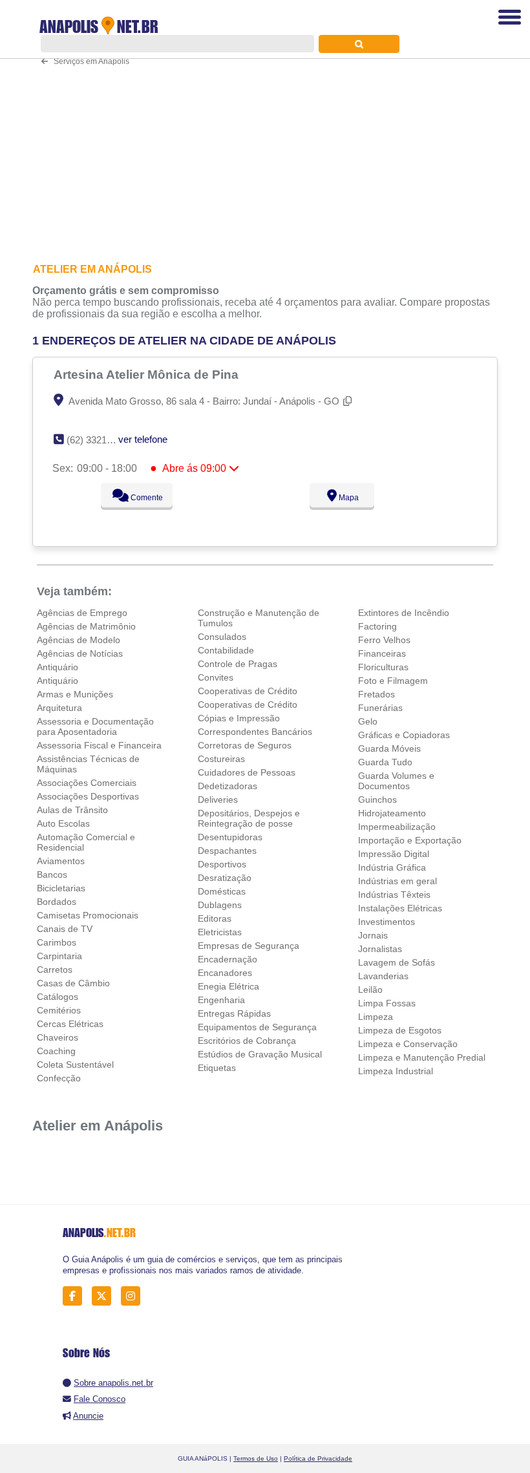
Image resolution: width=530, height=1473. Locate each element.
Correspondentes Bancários (255, 731)
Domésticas (222, 891)
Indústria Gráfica (392, 867)
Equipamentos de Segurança (257, 1027)
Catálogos (57, 996)
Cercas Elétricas (70, 1024)
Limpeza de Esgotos (399, 1030)
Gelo (367, 721)
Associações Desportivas (88, 796)
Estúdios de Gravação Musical (260, 1054)
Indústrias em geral (397, 881)
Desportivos (222, 864)
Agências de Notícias (80, 653)
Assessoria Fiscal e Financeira (99, 745)
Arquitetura (59, 708)
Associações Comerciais (86, 783)
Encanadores (225, 973)
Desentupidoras (230, 837)
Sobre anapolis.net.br (113, 1383)
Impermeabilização (397, 826)
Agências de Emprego (82, 613)
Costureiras (221, 759)
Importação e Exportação (409, 840)
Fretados (376, 694)
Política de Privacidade (318, 1458)
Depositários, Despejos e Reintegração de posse (249, 818)
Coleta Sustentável (75, 1064)
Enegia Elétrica (228, 986)
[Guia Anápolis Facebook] (76, 1296)
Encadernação (227, 959)
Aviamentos (61, 861)
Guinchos (377, 799)
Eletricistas (220, 932)
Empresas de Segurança (248, 945)
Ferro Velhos (384, 640)
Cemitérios (59, 1010)
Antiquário (57, 667)
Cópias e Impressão (239, 718)
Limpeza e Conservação (408, 1044)
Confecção (59, 1078)
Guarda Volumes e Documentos (396, 780)
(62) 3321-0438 (99, 439)
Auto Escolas (63, 823)
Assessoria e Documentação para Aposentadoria (95, 726)
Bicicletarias (61, 888)
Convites (215, 677)
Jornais (373, 935)
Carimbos (56, 942)
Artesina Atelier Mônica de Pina (148, 374)
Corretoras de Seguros (245, 745)
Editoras (214, 918)
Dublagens (220, 905)
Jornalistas (380, 949)
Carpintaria (59, 956)
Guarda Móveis (389, 748)
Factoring (377, 626)
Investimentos (386, 922)
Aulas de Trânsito (72, 810)
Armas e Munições (75, 694)
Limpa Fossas (387, 1003)
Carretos (54, 969)
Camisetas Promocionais (87, 915)
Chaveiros (57, 1037)
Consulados (222, 636)
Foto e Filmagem (393, 680)
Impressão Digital (393, 854)
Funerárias (380, 708)
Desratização (224, 878)
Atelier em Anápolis (97, 1126)
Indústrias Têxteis (394, 894)
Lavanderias (383, 976)
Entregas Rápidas (234, 1013)
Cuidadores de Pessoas (246, 772)
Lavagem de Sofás (396, 962)
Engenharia (221, 1000)
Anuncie (88, 1416)
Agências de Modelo (78, 640)
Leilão (370, 989)
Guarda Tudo (385, 762)
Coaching (56, 1051)
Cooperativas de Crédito (247, 691)
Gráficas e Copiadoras (404, 735)
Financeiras (382, 653)
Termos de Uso (255, 1458)
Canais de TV (64, 929)
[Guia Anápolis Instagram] (134, 1296)
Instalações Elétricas (400, 908)
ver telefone (142, 439)
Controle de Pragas (237, 664)
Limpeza (375, 1017)
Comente (146, 497)
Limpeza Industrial (395, 1071)
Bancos (52, 874)
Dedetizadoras (227, 786)
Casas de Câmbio (73, 983)
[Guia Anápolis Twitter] (105, 1296)
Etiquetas (217, 1068)
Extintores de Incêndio (403, 613)
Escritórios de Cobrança (247, 1040)
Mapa (348, 497)
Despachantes (227, 850)
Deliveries (218, 799)
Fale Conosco (99, 1399)
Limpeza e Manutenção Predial (421, 1057)
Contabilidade (226, 650)
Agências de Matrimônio (86, 626)
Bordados (56, 901)
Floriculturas (383, 667)
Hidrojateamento (392, 813)
